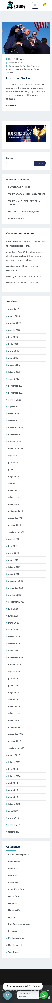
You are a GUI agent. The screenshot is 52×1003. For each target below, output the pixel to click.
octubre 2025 (14, 323)
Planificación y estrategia (20, 924)
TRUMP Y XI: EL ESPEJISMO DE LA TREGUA (24, 203)
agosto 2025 (14, 330)
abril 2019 (13, 699)
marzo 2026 (14, 316)
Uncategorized (15, 945)
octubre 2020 (14, 595)
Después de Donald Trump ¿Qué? (23, 211)
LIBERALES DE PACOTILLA (29, 276)
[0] (44, 5)
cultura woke (14, 861)
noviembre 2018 (16, 734)
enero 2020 (13, 650)
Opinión (17, 69)
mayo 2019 (13, 692)
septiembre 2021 (16, 532)
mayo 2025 (13, 351)
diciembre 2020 (15, 581)
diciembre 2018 (15, 727)
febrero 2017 (14, 762)
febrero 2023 (14, 420)
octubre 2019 (14, 664)
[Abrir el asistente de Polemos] (7, 995)
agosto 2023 (14, 407)
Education (12, 875)
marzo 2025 (14, 365)
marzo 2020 (14, 636)
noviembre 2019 (16, 657)
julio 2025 (13, 337)
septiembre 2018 (16, 748)
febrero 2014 (14, 776)
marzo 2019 (14, 706)
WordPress (13, 952)
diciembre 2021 (15, 511)
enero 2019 (13, 720)
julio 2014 (13, 769)
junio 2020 (13, 616)
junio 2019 (13, 685)
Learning (10, 266)
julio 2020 (13, 609)
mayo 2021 (13, 553)
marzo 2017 (14, 755)
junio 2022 (13, 469)
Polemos (26, 69)
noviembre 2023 (16, 393)
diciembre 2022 (15, 427)
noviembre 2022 (16, 434)
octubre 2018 (14, 741)
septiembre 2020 (16, 602)
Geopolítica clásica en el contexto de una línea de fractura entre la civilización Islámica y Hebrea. (25, 256)
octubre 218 (14, 825)
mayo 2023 (13, 414)
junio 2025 (13, 344)
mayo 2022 (13, 476)
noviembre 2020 (16, 588)
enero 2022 (13, 504)
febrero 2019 (14, 713)
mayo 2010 (13, 818)
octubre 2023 (14, 400)
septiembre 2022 (16, 448)
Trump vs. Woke (18, 78)
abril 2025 (13, 358)
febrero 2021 (14, 567)
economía (13, 868)
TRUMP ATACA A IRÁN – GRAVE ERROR (26, 194)
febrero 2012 (14, 804)
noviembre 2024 (16, 386)
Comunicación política (19, 66)
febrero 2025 (14, 372)
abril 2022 (13, 483)
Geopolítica (13, 896)
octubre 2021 (14, 525)
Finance (9, 283)
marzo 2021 (14, 560)
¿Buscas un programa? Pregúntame (22, 986)
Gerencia (12, 903)
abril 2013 (13, 783)
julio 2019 (13, 678)
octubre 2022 (14, 441)
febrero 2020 (14, 643)
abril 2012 (13, 797)
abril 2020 (13, 630)
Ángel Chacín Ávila (14, 252)
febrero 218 (13, 832)
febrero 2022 (14, 497)
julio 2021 (13, 546)
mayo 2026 (13, 309)
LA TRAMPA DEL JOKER (19, 187)
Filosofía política (16, 889)
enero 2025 (13, 379)
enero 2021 (13, 574)
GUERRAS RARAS (16, 218)
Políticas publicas (16, 938)
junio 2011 (13, 811)
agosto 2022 (14, 455)
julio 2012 (13, 790)
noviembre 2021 (16, 518)
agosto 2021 (14, 539)
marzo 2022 (14, 490)
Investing (10, 276)
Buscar (9, 158)
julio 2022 (13, 462)
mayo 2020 (13, 623)
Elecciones (13, 882)
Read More (11, 105)
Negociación (14, 910)
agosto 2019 (14, 671)
